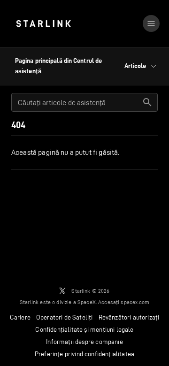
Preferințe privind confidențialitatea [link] (84, 354)
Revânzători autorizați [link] (129, 317)
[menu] (151, 23)
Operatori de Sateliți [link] (64, 317)
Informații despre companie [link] (84, 341)
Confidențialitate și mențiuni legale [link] (84, 329)
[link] (43, 23)
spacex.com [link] (135, 302)
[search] (147, 102)
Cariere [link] (20, 317)
